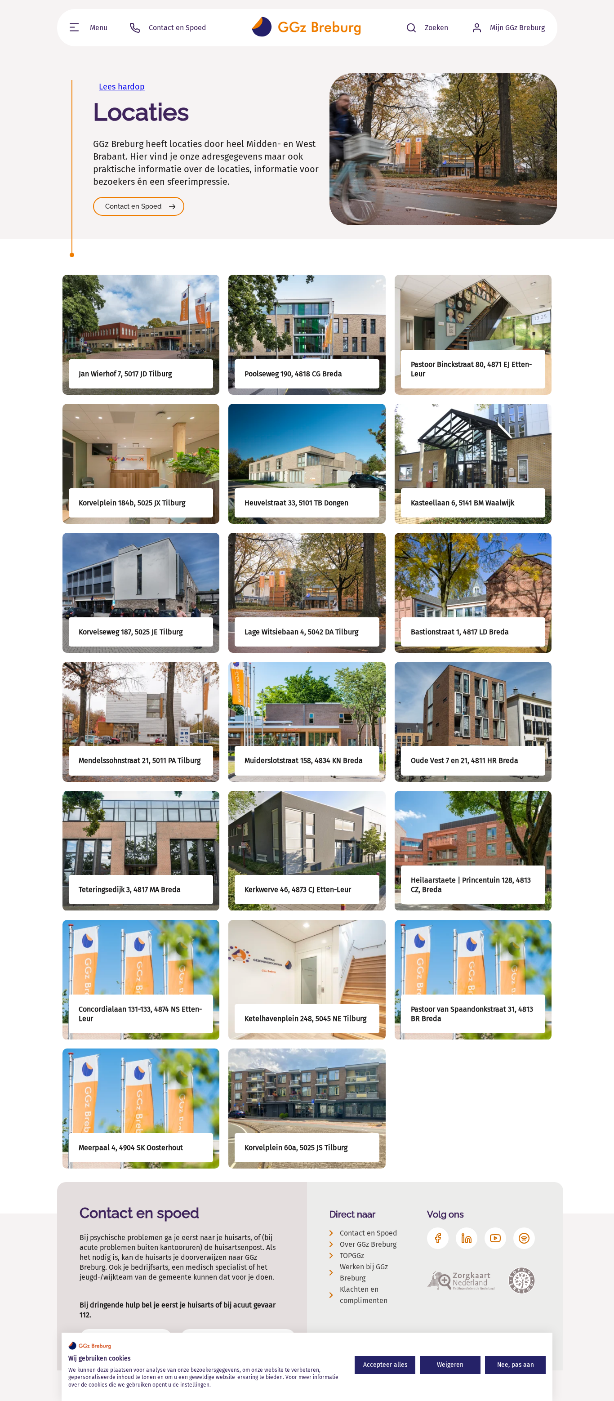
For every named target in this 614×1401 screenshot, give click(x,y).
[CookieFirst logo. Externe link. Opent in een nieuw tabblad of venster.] (89, 1346)
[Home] (306, 28)
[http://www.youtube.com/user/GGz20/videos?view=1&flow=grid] (495, 1238)
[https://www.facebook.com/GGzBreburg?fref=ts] (438, 1238)
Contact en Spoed (133, 206)
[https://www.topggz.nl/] (521, 1280)
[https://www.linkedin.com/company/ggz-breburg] (466, 1238)
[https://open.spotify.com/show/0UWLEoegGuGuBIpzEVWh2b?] (524, 1238)
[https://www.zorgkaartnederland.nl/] (460, 1280)
